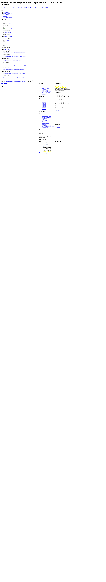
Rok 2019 (11, 81)
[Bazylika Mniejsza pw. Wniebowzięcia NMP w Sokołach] (25, 7)
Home (7, 81)
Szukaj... (41, 129)
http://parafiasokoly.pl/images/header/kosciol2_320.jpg (14, 65)
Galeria (15, 81)
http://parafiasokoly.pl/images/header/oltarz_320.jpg (14, 77)
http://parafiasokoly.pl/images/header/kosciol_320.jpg (14, 52)
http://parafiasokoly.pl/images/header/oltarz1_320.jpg (14, 73)
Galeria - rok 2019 (21, 81)
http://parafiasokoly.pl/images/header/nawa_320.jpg (13, 69)
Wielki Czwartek (7, 84)
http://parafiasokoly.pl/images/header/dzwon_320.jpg (14, 60)
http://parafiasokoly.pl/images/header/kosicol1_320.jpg (14, 56)
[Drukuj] (3, 86)
